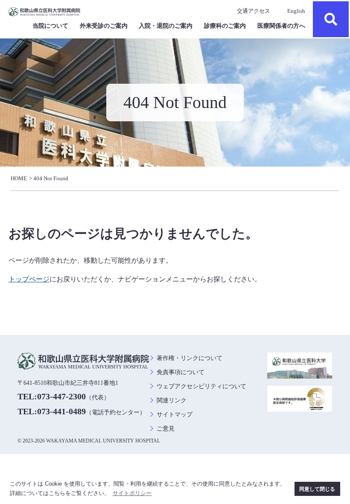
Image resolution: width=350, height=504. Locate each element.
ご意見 (166, 428)
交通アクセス (253, 11)
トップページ (29, 279)
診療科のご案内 (225, 26)
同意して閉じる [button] (317, 489)
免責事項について (180, 372)
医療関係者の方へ (281, 26)
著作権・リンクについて (189, 358)
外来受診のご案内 (104, 26)
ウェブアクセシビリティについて (201, 386)
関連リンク (172, 400)
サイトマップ (174, 414)
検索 (331, 19)
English (296, 11)
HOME (19, 178)
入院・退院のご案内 (165, 26)
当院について (50, 26)
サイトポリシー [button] (132, 493)
